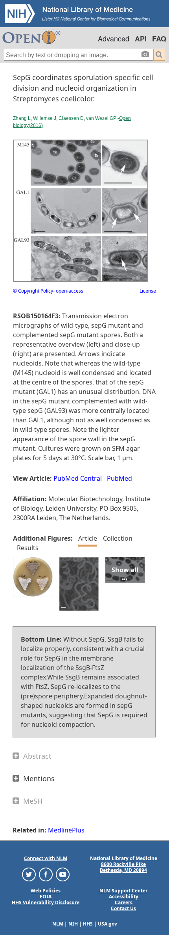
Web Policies (46, 890)
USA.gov (107, 923)
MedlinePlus (66, 830)
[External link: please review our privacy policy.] (29, 874)
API (141, 39)
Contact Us (123, 908)
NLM (57, 923)
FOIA (45, 896)
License (148, 290)
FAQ (159, 39)
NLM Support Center (123, 890)
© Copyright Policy (33, 290)
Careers (123, 902)
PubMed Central (77, 478)
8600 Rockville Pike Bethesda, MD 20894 (123, 867)
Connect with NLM (45, 858)
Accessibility (123, 896)
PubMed (119, 478)
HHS (88, 923)
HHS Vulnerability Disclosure (45, 902)
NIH (73, 923)
